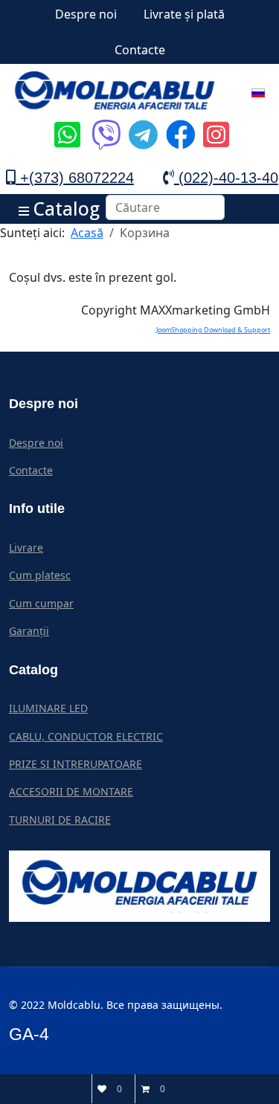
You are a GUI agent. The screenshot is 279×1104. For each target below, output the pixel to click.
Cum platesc (40, 575)
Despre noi (86, 14)
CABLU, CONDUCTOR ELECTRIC (86, 736)
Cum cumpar (41, 603)
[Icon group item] (65, 123)
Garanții (29, 631)
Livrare (26, 547)
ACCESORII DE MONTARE (71, 791)
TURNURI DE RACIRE (60, 820)
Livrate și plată (184, 14)
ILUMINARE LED (48, 708)
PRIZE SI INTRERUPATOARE (75, 764)
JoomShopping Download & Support (213, 330)
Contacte (140, 50)
